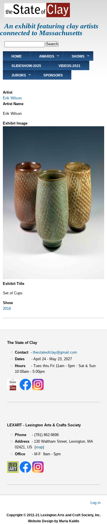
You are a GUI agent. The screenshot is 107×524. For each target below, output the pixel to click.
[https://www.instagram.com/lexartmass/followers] (38, 471)
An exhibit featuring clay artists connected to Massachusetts (49, 29)
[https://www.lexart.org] (13, 471)
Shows (78, 56)
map (39, 447)
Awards (46, 56)
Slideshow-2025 (26, 66)
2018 (7, 308)
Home (16, 56)
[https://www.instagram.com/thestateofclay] (38, 389)
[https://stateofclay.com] (13, 389)
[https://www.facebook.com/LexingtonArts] (25, 471)
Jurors (18, 75)
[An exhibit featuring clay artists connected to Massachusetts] (37, 16)
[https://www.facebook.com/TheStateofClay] (25, 389)
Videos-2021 (69, 66)
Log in (95, 503)
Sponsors (53, 75)
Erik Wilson (12, 98)
